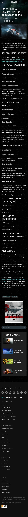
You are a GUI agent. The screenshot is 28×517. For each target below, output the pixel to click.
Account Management (7, 428)
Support (3, 431)
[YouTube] (10, 392)
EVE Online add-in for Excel (8, 419)
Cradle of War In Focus (18, 371)
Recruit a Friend (5, 442)
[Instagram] (21, 392)
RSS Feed (4, 489)
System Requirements (7, 413)
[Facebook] (2, 392)
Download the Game (6, 407)
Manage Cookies (5, 492)
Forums (3, 437)
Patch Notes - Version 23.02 (17, 361)
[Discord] (18, 392)
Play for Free (4, 405)
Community (4, 434)
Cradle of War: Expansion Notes (18, 351)
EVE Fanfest (4, 463)
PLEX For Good (5, 451)
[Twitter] (6, 392)
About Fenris (4, 481)
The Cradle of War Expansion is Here (18, 341)
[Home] (14, 4)
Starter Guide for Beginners (8, 416)
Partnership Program (6, 448)
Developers (4, 440)
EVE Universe (4, 460)
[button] (26, 2)
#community (14, 296)
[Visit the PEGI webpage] (4, 506)
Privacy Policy (5, 486)
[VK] (25, 392)
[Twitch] (14, 392)
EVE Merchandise (5, 466)
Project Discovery (6, 469)
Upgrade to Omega (6, 410)
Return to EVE (5, 445)
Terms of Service (5, 483)
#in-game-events (6, 296)
